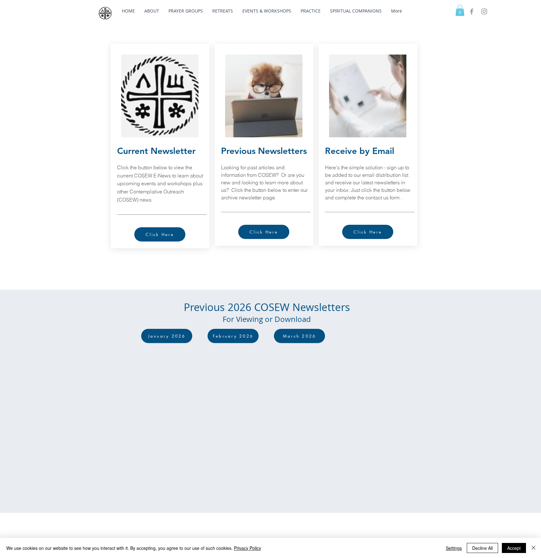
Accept (514, 548)
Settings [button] (454, 548)
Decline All (482, 548)
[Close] (533, 548)
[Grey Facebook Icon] (472, 11)
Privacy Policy (247, 548)
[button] (152, 10)
